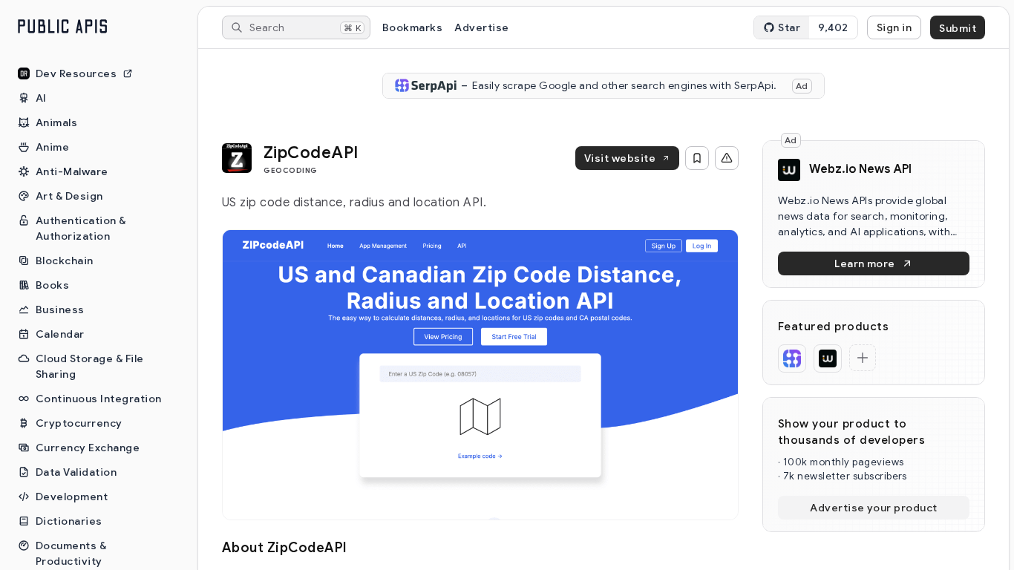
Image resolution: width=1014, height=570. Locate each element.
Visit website (619, 158)
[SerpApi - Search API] (792, 358)
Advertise (481, 27)
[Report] (727, 158)
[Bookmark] (697, 158)
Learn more (864, 263)
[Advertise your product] (862, 357)
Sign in (894, 27)
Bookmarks (412, 27)
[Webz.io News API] (828, 358)
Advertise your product (874, 507)
